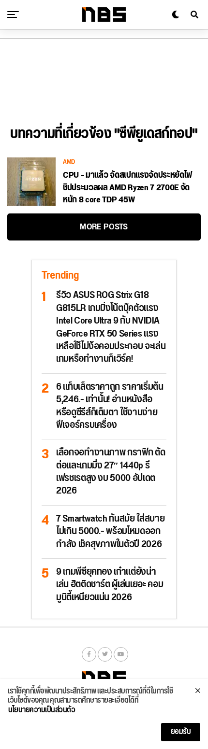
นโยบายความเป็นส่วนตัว (41, 710)
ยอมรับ (181, 731)
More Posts (104, 226)
